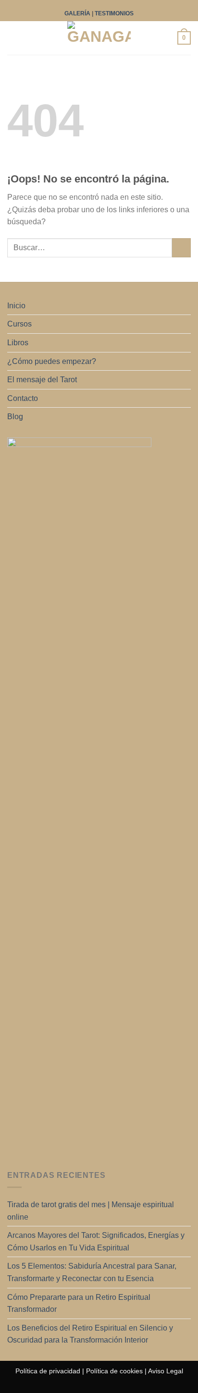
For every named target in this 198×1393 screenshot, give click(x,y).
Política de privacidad (47, 1371)
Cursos (19, 324)
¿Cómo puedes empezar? (51, 361)
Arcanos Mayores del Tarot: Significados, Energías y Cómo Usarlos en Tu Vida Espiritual (96, 1241)
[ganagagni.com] (99, 38)
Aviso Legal (165, 1371)
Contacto (22, 398)
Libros (17, 343)
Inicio (16, 306)
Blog (15, 416)
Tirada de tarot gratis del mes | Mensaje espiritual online (90, 1210)
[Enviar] (181, 247)
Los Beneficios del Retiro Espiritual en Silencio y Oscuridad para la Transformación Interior (90, 1334)
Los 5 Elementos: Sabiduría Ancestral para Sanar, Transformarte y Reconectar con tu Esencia (91, 1272)
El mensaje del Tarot (42, 380)
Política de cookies (114, 1371)
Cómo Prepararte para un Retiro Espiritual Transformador (78, 1303)
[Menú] (13, 38)
